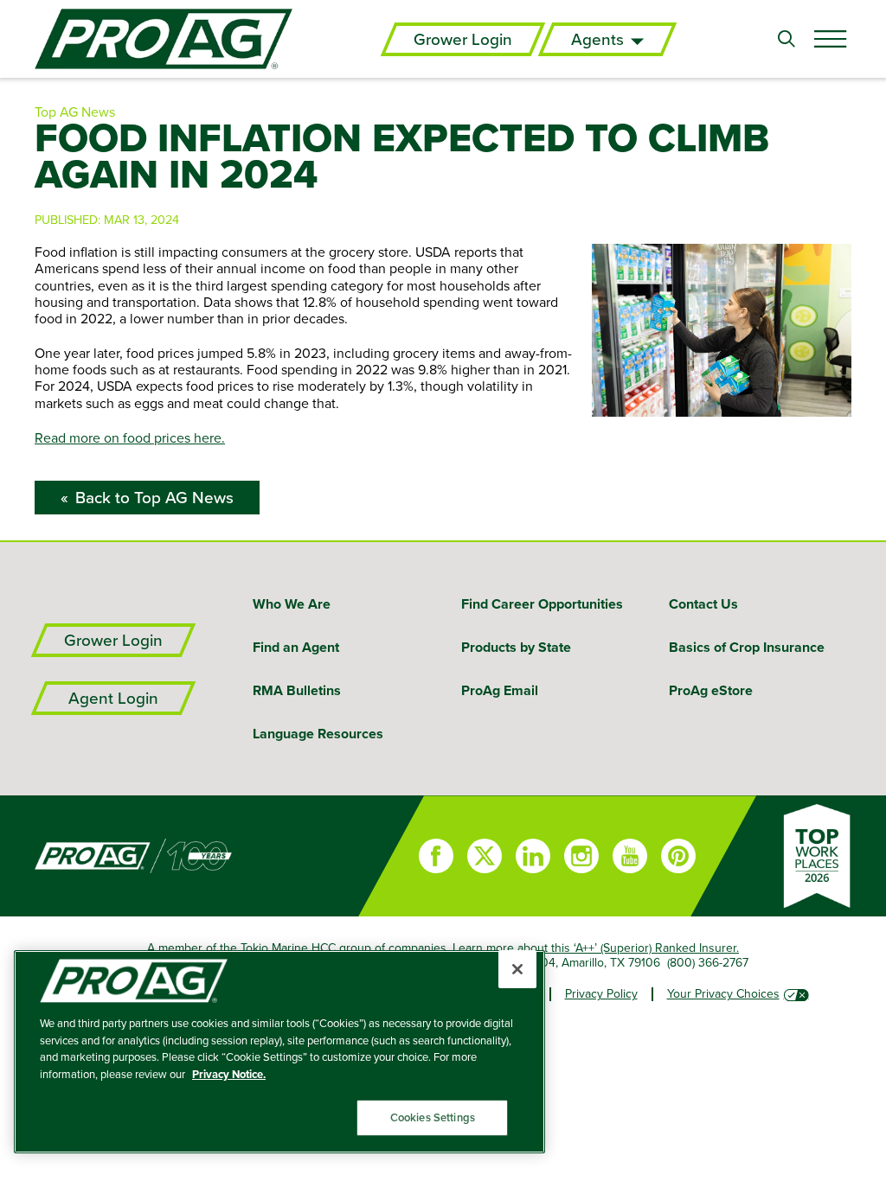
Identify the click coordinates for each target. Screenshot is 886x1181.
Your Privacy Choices (723, 993)
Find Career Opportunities (542, 604)
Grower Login (463, 39)
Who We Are (292, 604)
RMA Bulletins (297, 690)
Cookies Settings (432, 1117)
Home (179, 855)
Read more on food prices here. (130, 437)
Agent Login (113, 698)
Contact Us (703, 604)
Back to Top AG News (154, 497)
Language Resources (318, 734)
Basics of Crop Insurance (747, 647)
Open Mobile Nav (829, 39)
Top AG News (75, 111)
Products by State (516, 647)
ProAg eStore (711, 690)
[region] (279, 1051)
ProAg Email (499, 690)
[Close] (517, 969)
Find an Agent (296, 647)
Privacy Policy (601, 993)
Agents (597, 39)
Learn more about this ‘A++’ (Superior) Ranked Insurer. (596, 947)
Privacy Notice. (229, 1074)
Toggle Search (786, 39)
